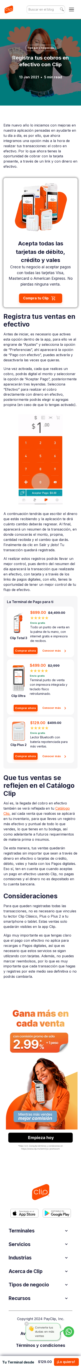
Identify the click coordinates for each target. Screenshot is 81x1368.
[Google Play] (57, 1213)
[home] (8, 9)
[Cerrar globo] (26, 1324)
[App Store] (24, 1213)
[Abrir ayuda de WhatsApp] (68, 1331)
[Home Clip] (41, 1192)
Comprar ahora (25, 650)
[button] (71, 9)
